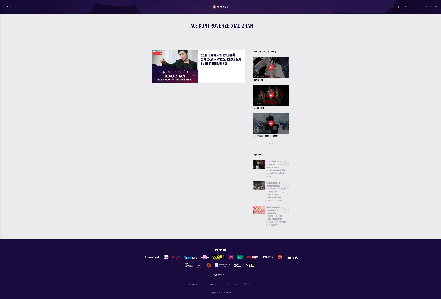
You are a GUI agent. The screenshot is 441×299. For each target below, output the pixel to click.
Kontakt (226, 284)
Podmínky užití (197, 284)
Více (271, 143)
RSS (236, 284)
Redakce (213, 284)
